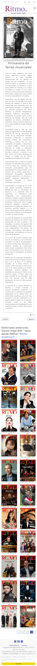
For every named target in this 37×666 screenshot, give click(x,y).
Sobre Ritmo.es (14, 645)
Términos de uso (6, 657)
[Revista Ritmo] (16, 8)
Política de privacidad (19, 657)
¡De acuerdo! (18, 663)
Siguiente (31, 319)
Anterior (5, 319)
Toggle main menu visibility (34, 8)
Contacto (24, 645)
